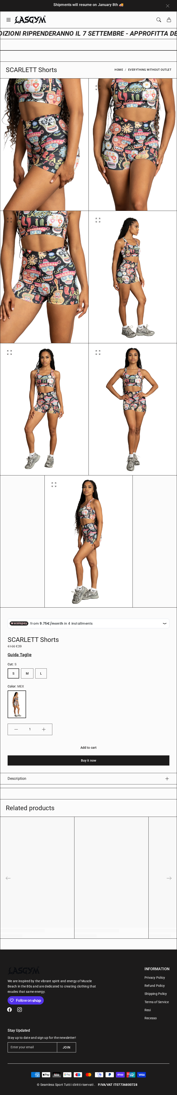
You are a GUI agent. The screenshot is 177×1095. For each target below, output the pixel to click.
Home (119, 69)
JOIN (66, 1047)
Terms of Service (157, 1002)
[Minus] (16, 729)
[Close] (167, 6)
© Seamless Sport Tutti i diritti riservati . (66, 1084)
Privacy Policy (155, 977)
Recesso (151, 1018)
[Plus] (43, 729)
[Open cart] (169, 20)
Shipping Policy (156, 994)
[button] (10, 19)
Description (17, 778)
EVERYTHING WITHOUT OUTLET (149, 69)
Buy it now (88, 760)
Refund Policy (155, 985)
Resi (148, 1010)
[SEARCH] (159, 20)
